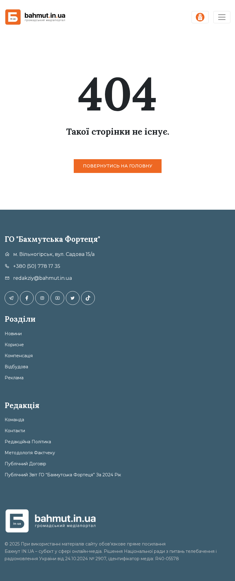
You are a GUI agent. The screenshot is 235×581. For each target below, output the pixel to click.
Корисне (14, 344)
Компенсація (19, 355)
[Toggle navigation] (221, 17)
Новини (13, 333)
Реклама (14, 377)
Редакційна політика (28, 441)
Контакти (15, 430)
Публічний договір (25, 464)
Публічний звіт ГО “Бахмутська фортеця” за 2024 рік (63, 475)
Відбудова (16, 366)
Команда (14, 419)
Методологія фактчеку (30, 452)
